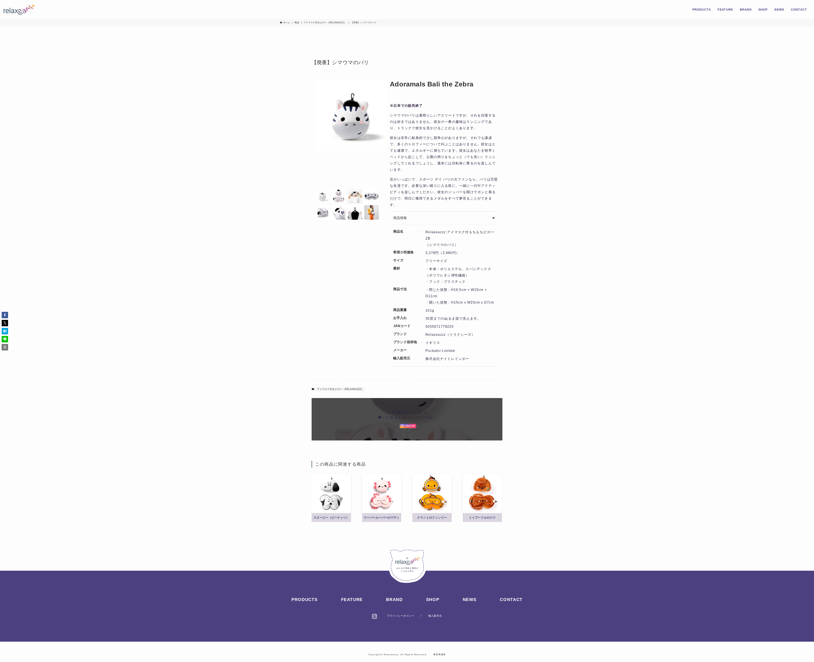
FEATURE (352, 599)
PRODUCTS (304, 599)
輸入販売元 (435, 615)
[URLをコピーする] (5, 347)
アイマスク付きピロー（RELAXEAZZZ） (340, 389)
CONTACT (511, 599)
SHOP (432, 599)
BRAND (394, 599)
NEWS (470, 599)
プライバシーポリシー (400, 615)
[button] (5, 315)
